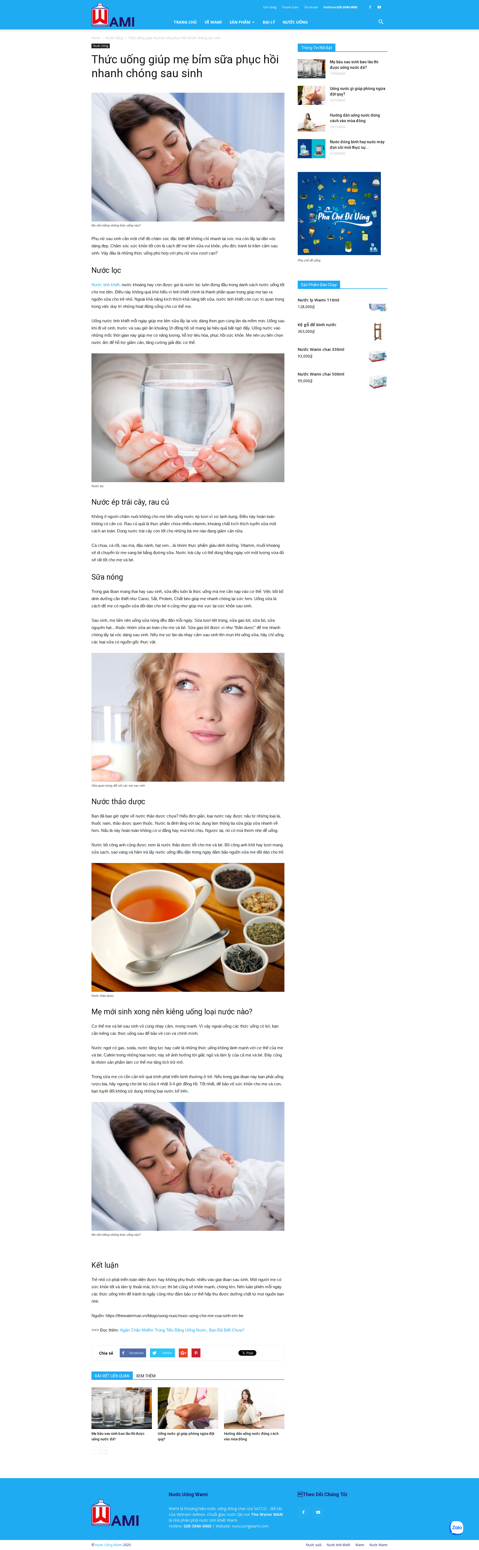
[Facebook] (370, 7)
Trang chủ (185, 22)
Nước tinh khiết (338, 1545)
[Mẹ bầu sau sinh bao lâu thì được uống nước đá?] (121, 1408)
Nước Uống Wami (108, 1545)
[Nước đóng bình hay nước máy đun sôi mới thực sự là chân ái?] (311, 148)
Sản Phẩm (240, 22)
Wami (95, 38)
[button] (381, 22)
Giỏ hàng (269, 7)
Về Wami (213, 22)
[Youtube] (379, 7)
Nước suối (314, 1545)
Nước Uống (295, 22)
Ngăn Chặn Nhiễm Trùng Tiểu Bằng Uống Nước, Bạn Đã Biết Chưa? (182, 1330)
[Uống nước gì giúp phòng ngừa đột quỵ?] (188, 1408)
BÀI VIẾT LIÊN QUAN (112, 1376)
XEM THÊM (146, 1376)
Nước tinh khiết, (106, 284)
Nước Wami (379, 1545)
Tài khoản (311, 7)
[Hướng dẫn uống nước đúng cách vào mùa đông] (254, 1408)
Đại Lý (269, 22)
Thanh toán (290, 7)
